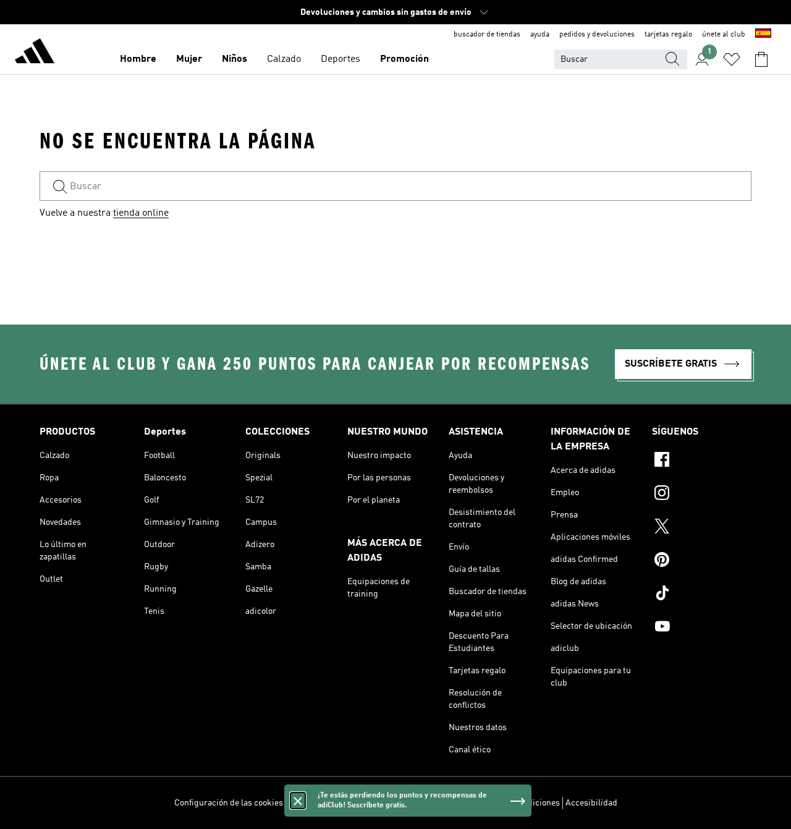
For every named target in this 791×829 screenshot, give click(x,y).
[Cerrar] (297, 801)
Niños (234, 59)
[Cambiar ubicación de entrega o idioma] (763, 35)
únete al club (723, 34)
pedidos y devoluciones (597, 34)
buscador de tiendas (487, 34)
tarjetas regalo (668, 34)
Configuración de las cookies (228, 803)
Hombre (138, 59)
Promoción (404, 59)
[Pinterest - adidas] (701, 561)
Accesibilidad (591, 803)
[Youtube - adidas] (701, 628)
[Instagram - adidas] (701, 494)
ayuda (539, 34)
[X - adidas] (701, 528)
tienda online (141, 213)
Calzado (284, 59)
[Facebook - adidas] (701, 461)
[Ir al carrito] (761, 59)
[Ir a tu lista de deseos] (732, 59)
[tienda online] (34, 53)
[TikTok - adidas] (701, 594)
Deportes (340, 59)
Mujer (189, 59)
